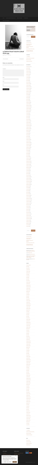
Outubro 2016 (28, 418)
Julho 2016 (27, 423)
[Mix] (31, 452)
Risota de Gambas (28, 59)
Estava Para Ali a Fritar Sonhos (30, 242)
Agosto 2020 (28, 347)
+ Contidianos (28, 56)
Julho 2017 (27, 206)
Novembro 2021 (28, 125)
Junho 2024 (27, 77)
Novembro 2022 (28, 305)
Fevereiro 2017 (28, 412)
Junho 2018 (27, 387)
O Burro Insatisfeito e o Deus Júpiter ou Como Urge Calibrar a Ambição (30, 257)
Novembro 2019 (28, 162)
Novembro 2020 (28, 342)
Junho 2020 (27, 350)
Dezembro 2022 (28, 105)
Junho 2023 (27, 294)
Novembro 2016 (28, 218)
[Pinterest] (29, 452)
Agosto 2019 (28, 167)
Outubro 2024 (28, 271)
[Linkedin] (28, 452)
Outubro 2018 (28, 381)
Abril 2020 (27, 353)
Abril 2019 (27, 173)
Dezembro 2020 (28, 142)
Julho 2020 (27, 150)
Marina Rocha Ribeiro (17, 454)
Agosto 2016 (28, 223)
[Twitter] (27, 452)
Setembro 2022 (28, 308)
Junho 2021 (27, 133)
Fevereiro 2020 (28, 356)
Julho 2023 (27, 94)
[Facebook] (26, 452)
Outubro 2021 (28, 325)
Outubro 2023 (28, 288)
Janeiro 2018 (28, 395)
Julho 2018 (27, 187)
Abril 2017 (27, 409)
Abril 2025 (27, 266)
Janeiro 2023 (28, 302)
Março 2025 (28, 69)
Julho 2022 (27, 311)
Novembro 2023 (28, 88)
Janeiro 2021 (28, 339)
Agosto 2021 (28, 130)
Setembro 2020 (28, 147)
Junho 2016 (27, 226)
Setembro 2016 (28, 221)
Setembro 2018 (28, 184)
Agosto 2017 (28, 204)
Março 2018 (28, 392)
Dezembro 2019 (28, 161)
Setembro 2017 (28, 401)
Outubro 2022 (28, 108)
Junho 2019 (27, 170)
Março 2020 (28, 156)
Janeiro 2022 (28, 122)
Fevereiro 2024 (28, 83)
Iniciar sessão (28, 440)
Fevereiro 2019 (28, 176)
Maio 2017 (27, 209)
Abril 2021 (27, 136)
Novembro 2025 (28, 66)
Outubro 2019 (28, 164)
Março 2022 (28, 119)
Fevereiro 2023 (28, 102)
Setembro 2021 (28, 128)
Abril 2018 (27, 192)
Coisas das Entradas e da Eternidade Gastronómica (29, 51)
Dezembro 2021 (28, 322)
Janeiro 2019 (28, 178)
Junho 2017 (27, 207)
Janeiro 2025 (28, 71)
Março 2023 (28, 100)
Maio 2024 (27, 277)
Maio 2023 (27, 97)
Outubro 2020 (28, 145)
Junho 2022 (27, 114)
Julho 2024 (27, 274)
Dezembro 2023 (28, 86)
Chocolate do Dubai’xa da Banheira (29, 47)
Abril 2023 (27, 99)
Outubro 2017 (28, 201)
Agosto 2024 (28, 74)
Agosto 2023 (28, 291)
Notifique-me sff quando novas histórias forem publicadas (31, 26)
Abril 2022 (27, 316)
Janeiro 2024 (28, 85)
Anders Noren (30, 462)
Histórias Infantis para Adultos (30, 431)
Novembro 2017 (28, 398)
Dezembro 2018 (28, 378)
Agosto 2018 (28, 384)
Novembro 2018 (28, 181)
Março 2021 (28, 336)
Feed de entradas (28, 441)
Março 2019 (28, 175)
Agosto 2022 (28, 111)
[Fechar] (16, 455)
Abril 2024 (27, 80)
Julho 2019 (27, 367)
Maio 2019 (27, 370)
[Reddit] (30, 452)
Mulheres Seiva (30, 252)
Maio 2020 (27, 153)
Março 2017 (28, 212)
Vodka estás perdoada (6, 20)
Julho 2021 (27, 131)
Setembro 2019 (28, 364)
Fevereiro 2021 (28, 139)
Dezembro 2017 (28, 198)
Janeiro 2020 (28, 159)
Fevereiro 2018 (28, 195)
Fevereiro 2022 (28, 319)
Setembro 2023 (28, 91)
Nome (4, 77)
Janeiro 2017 (28, 215)
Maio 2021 (27, 333)
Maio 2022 (27, 116)
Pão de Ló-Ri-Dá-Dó (32, 254)
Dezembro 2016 (28, 415)
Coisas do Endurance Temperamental (29, 44)
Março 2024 (28, 280)
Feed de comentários (29, 443)
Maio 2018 (27, 190)
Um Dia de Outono (28, 42)
